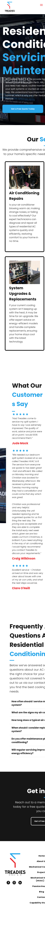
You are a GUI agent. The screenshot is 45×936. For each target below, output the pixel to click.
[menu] (41, 5)
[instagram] (14, 883)
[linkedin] (20, 883)
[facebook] (8, 883)
